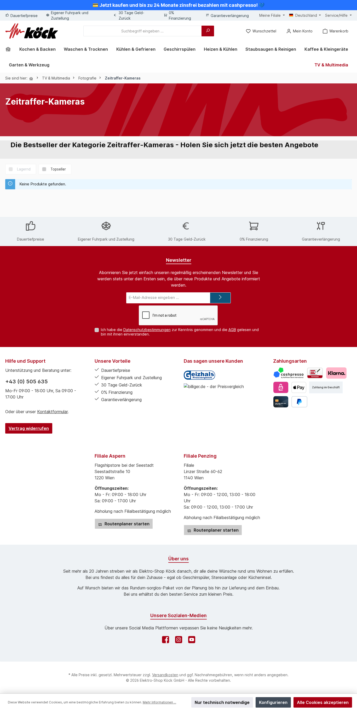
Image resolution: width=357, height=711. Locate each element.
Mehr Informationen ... (159, 702)
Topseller (58, 169)
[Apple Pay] (299, 387)
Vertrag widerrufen (29, 428)
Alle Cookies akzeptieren (323, 702)
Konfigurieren (273, 702)
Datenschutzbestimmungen (147, 329)
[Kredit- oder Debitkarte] (281, 402)
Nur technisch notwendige (222, 702)
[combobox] (142, 31)
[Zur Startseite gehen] (31, 31)
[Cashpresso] (288, 373)
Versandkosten (165, 675)
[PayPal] (299, 402)
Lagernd (24, 169)
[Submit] (220, 298)
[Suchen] (207, 31)
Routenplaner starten (126, 523)
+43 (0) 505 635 (26, 381)
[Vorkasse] (315, 373)
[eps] (281, 387)
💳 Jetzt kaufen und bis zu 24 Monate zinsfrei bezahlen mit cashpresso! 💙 (178, 5)
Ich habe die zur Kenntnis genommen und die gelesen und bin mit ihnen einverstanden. (180, 331)
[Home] (10, 49)
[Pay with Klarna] (336, 373)
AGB (232, 329)
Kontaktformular (52, 411)
